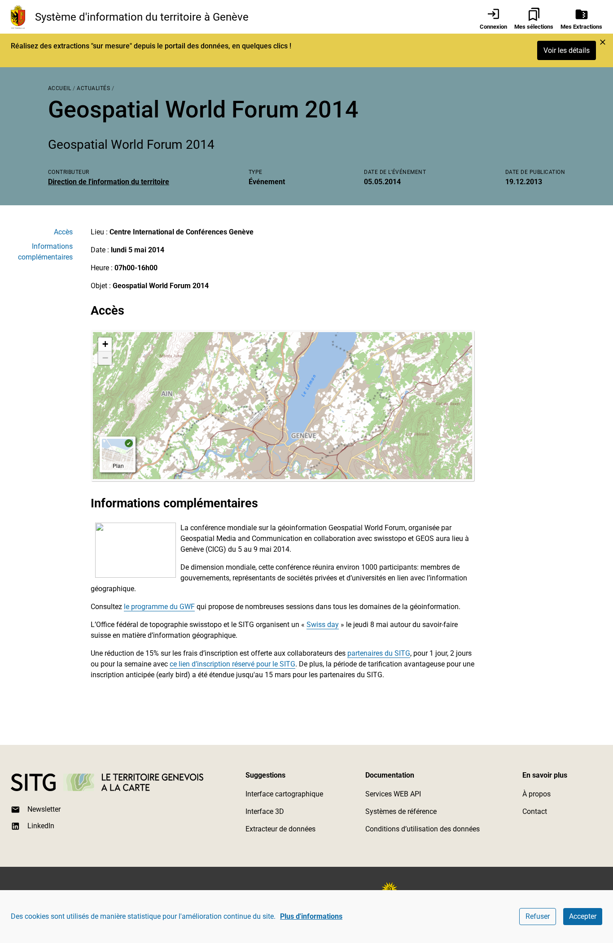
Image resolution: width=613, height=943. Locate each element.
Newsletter (44, 809)
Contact (534, 811)
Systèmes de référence (401, 811)
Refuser (537, 916)
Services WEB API (393, 794)
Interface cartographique (284, 794)
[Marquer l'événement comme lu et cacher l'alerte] (602, 42)
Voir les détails (566, 50)
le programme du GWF (159, 606)
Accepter (582, 916)
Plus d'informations (311, 916)
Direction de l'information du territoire (108, 181)
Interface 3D (264, 811)
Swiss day (322, 624)
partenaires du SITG (378, 653)
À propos (536, 794)
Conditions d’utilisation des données (422, 829)
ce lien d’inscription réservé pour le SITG (232, 664)
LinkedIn (40, 826)
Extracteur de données (280, 829)
